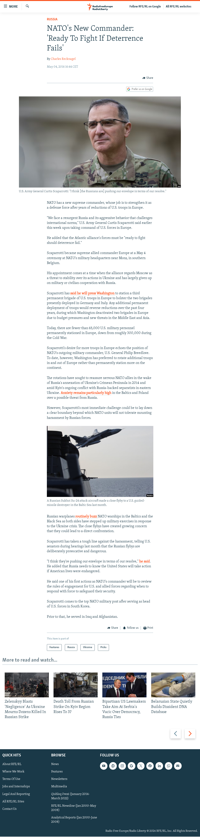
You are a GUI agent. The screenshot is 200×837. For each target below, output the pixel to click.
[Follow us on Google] (131, 766)
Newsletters (59, 779)
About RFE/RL (11, 764)
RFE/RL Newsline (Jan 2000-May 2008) (73, 808)
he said (144, 561)
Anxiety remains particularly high (86, 393)
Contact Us (9, 809)
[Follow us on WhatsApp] (168, 766)
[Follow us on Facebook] (150, 766)
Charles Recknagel (63, 59)
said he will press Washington (92, 293)
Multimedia (59, 786)
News (55, 764)
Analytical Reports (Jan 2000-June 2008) (74, 820)
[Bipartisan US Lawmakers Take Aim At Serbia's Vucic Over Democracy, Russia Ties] (124, 685)
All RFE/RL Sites (13, 801)
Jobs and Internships (16, 786)
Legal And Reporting (16, 794)
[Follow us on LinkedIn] (159, 766)
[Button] (147, 78)
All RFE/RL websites (178, 6)
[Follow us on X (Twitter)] (141, 766)
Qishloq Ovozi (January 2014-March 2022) (70, 796)
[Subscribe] (177, 766)
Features (57, 771)
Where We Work (13, 771)
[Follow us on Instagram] (122, 766)
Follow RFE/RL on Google (145, 6)
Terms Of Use (11, 779)
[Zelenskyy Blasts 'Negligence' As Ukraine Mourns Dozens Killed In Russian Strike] (27, 685)
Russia (52, 19)
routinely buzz (86, 516)
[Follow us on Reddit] (113, 766)
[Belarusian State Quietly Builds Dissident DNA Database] (173, 685)
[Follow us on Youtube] (103, 766)
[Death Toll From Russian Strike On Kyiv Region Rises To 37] (76, 685)
